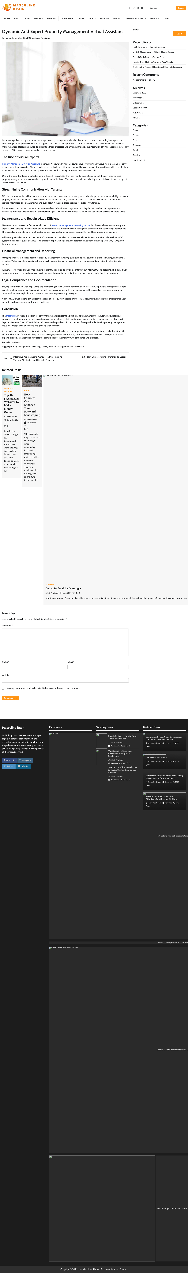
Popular (38, 18)
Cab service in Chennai (156, 757)
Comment (7, 625)
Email (70, 662)
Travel (80, 18)
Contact (117, 18)
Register (154, 18)
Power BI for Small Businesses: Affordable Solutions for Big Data (161, 797)
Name (5, 662)
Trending (51, 18)
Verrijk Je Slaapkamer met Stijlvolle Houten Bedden (153, 52)
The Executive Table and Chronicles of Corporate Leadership (157, 67)
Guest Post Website (136, 18)
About (26, 18)
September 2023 (140, 108)
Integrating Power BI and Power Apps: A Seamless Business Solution (164, 738)
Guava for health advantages (63, 588)
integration (11, 315)
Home (7, 18)
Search (136, 29)
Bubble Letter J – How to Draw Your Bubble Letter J (122, 736)
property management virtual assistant (66, 346)
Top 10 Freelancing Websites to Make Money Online (11, 403)
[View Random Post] (182, 19)
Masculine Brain (85, 1269)
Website (5, 675)
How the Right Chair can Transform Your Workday (153, 62)
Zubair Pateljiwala (42, 38)
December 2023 (139, 93)
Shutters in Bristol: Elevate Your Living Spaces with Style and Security (164, 777)
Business (104, 18)
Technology (67, 18)
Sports (92, 18)
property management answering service (70, 225)
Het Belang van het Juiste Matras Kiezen (149, 47)
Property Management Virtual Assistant (21, 164)
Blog (16, 18)
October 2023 (139, 103)
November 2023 (139, 98)
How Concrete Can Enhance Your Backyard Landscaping (32, 405)
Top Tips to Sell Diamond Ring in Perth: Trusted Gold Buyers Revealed (122, 769)
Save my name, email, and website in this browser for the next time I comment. (43, 688)
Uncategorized (139, 160)
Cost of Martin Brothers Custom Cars (148, 57)
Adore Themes (120, 1269)
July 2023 (137, 118)
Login (166, 18)
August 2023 (138, 113)
